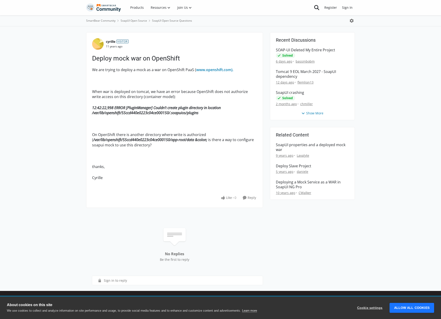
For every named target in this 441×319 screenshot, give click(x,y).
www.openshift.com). (214, 69)
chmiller (306, 104)
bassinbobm (305, 61)
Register (330, 7)
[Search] (316, 7)
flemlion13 (305, 82)
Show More (314, 113)
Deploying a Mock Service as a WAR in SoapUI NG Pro (308, 184)
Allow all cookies (412, 308)
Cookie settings (370, 308)
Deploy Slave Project (293, 166)
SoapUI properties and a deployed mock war (310, 147)
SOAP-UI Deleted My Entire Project (305, 50)
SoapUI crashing (290, 92)
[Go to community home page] (103, 7)
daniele (302, 171)
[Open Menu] (351, 20)
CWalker (305, 193)
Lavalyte (303, 155)
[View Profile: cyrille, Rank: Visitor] (98, 44)
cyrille (110, 41)
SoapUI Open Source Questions (172, 21)
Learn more (249, 310)
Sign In (347, 7)
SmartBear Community (101, 21)
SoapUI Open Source (134, 21)
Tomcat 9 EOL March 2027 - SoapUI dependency (306, 74)
